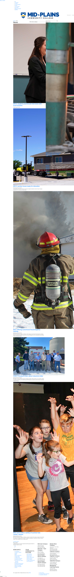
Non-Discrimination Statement (44, 573)
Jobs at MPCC (17, 6)
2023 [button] (48, 168)
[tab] (53, 165)
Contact (16, 3)
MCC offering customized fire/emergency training (26, 330)
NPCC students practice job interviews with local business (27, 104)
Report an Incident (18, 8)
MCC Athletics (29, 554)
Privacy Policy (41, 572)
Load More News (16, 541)
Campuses (16, 2)
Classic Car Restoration (31, 560)
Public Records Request (19, 564)
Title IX (16, 567)
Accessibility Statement (43, 574)
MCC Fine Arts (29, 555)
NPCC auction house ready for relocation (26, 186)
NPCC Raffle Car (30, 561)
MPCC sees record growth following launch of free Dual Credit (53, 154)
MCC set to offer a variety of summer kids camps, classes (26, 533)
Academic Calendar (18, 552)
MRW (30, 572)
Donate (16, 5)
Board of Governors (18, 555)
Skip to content (2, 0)
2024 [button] (48, 170)
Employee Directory (18, 559)
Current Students (17, 4)
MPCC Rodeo (29, 556)
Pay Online (16, 7)
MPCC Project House (30, 557)
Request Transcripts (18, 566)
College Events (17, 557)
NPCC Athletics (29, 559)
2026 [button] (48, 173)
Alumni (16, 553)
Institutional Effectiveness (19, 563)
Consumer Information (18, 558)
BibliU (16, 554)
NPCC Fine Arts (29, 558)
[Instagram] (15, 546)
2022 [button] (48, 167)
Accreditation (17, 551)
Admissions (69, 15)
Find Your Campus (49, 176)
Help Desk (16, 562)
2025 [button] (48, 171)
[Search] (15, 1)
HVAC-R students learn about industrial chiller (28, 376)
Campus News (17, 556)
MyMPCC (16, 9)
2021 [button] (48, 165)
